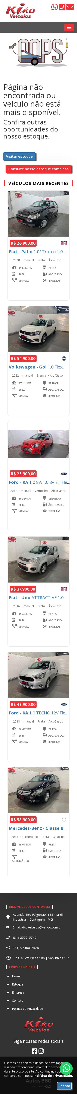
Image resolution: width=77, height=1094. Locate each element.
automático (30, 837)
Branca (41, 375)
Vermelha (42, 491)
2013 (15, 837)
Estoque (17, 984)
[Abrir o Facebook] (34, 1051)
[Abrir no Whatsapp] (55, 9)
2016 (17, 606)
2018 (17, 721)
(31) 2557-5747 (25, 937)
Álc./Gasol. (56, 260)
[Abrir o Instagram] (41, 1051)
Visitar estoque (19, 156)
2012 (14, 491)
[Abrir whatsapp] (66, 1068)
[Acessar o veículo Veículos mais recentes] (38, 214)
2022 (16, 375)
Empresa (17, 992)
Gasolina (59, 837)
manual (29, 260)
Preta (41, 260)
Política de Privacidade (27, 1009)
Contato (17, 1000)
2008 (17, 260)
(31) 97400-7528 (26, 947)
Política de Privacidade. (53, 1076)
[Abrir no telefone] (62, 9)
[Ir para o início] (20, 11)
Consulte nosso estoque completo (38, 168)
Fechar (64, 1085)
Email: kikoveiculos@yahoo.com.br (37, 927)
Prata (41, 606)
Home (16, 976)
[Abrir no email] (70, 9)
